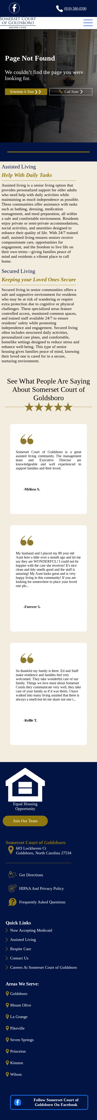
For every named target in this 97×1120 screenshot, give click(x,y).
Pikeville (17, 1028)
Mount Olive (20, 1005)
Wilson (16, 1074)
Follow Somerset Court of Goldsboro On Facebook (56, 1102)
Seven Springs (22, 1039)
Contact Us (19, 958)
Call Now (72, 92)
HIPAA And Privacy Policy (41, 888)
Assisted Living (19, 167)
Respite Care (20, 949)
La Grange (19, 1016)
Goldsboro (18, 993)
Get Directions (31, 875)
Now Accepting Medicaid (31, 930)
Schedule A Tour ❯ (24, 92)
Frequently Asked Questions (42, 902)
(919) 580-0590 (75, 8)
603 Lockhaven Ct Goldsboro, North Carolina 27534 (43, 850)
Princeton (18, 1051)
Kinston (16, 1063)
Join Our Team (25, 821)
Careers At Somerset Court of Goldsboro (43, 967)
